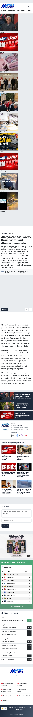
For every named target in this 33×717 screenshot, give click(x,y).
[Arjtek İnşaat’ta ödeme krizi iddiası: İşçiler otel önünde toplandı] (24, 449)
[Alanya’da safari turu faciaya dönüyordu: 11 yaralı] (8, 467)
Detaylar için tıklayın (16, 607)
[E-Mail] (12, 435)
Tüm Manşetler (7, 696)
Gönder (5, 526)
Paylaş (5, 309)
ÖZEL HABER (21, 11)
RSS (5, 708)
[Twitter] (19, 435)
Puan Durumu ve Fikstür (23, 690)
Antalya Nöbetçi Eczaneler (7, 684)
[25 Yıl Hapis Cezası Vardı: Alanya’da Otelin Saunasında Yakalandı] (24, 467)
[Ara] (28, 6)
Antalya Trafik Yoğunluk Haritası (6, 690)
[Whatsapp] (16, 676)
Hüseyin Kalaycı (16, 425)
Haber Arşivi (6, 700)
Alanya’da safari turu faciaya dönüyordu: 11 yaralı (8, 474)
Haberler (4, 234)
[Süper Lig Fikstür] (31, 613)
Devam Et (13, 432)
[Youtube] (26, 435)
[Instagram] (22, 435)
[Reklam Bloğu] (16, 546)
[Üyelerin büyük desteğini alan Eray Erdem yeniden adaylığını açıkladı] (8, 484)
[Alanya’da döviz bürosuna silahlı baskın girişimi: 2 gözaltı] (8, 449)
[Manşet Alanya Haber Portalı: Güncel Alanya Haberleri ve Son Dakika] (7, 5)
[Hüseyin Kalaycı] (5, 426)
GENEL (3, 11)
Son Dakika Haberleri (25, 696)
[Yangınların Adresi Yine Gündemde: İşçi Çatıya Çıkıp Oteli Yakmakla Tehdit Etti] (24, 484)
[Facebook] (16, 435)
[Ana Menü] (30, 6)
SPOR (29, 11)
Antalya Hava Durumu (22, 684)
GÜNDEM (11, 11)
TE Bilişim (20, 714)
